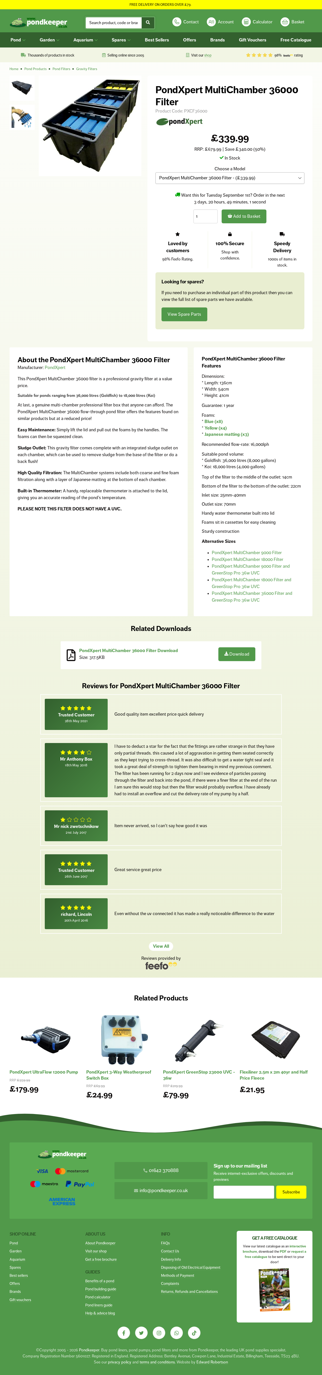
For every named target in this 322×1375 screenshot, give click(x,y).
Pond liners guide (98, 1305)
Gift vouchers (20, 1300)
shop (208, 55)
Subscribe (291, 1192)
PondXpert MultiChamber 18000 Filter (247, 559)
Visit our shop (96, 1251)
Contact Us (170, 1251)
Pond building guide (100, 1289)
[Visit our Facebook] (123, 1333)
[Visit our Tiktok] (194, 1333)
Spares (119, 40)
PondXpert (55, 367)
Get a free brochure (101, 1259)
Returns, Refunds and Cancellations (189, 1291)
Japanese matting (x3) (227, 434)
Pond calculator (97, 1297)
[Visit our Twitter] (141, 1333)
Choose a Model (230, 168)
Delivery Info (171, 1259)
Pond (16, 40)
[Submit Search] (148, 22)
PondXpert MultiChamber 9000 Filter (247, 552)
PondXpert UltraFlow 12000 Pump (44, 1072)
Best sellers (19, 1275)
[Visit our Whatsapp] (176, 1333)
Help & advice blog (100, 1313)
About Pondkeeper (100, 1243)
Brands (217, 40)
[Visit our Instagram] (159, 1333)
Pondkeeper (89, 1350)
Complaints (170, 1283)
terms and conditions (157, 1362)
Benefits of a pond (99, 1281)
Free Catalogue (295, 40)
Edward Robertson (212, 1362)
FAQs (165, 1243)
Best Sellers (157, 40)
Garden (48, 40)
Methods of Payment (177, 1275)
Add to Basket (246, 216)
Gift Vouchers (252, 40)
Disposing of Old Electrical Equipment (190, 1267)
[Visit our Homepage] (38, 23)
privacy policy (119, 1362)
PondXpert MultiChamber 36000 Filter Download (128, 650)
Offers (189, 40)
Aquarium (83, 40)
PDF (283, 1251)
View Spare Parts (184, 314)
